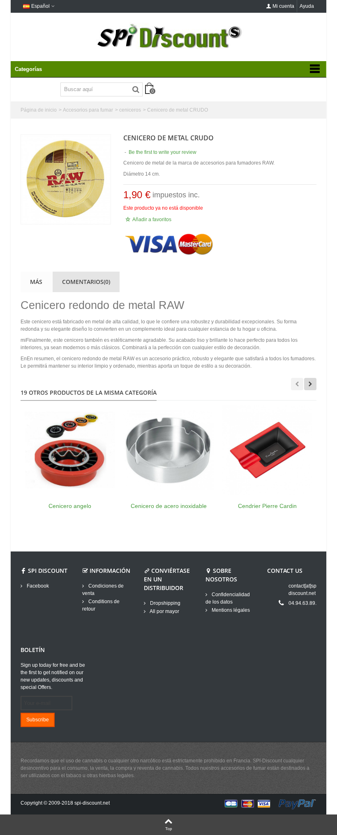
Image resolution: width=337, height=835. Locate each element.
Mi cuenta (283, 6)
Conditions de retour (101, 605)
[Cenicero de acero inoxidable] (168, 450)
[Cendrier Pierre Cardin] (267, 450)
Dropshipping (164, 603)
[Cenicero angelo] (70, 450)
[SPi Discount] (168, 36)
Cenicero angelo (69, 506)
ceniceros (130, 110)
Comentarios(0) (86, 282)
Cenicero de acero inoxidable (169, 506)
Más (36, 282)
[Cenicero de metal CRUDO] (66, 179)
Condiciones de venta (103, 589)
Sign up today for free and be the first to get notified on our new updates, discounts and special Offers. (53, 676)
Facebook (37, 586)
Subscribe (37, 720)
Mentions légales (230, 610)
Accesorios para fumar (88, 110)
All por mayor (164, 611)
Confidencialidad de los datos (227, 598)
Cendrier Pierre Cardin (267, 506)
